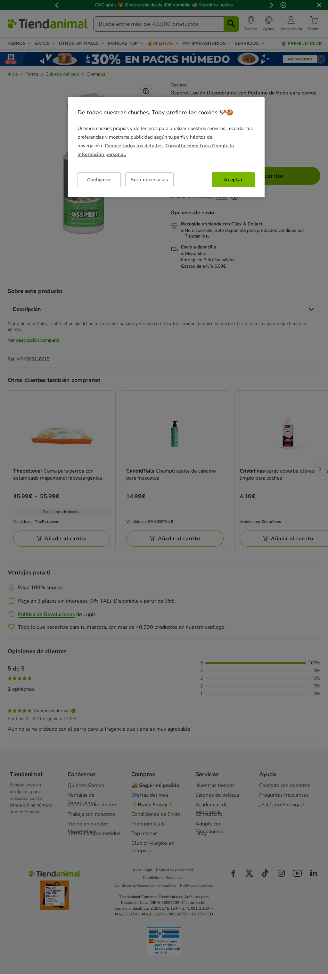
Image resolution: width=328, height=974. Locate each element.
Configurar (99, 180)
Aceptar (233, 179)
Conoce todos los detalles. (134, 145)
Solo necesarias (149, 179)
